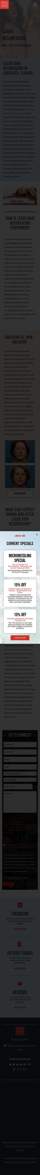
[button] (37, 534)
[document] (20, 587)
